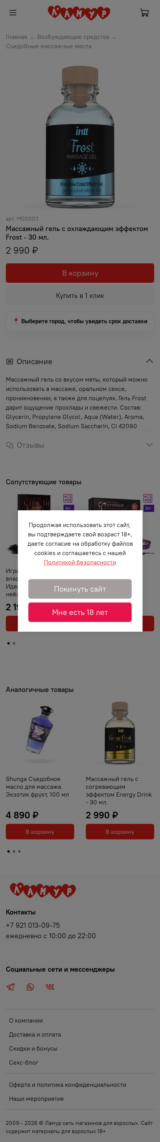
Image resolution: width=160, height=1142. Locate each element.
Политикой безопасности (80, 562)
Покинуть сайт (80, 589)
